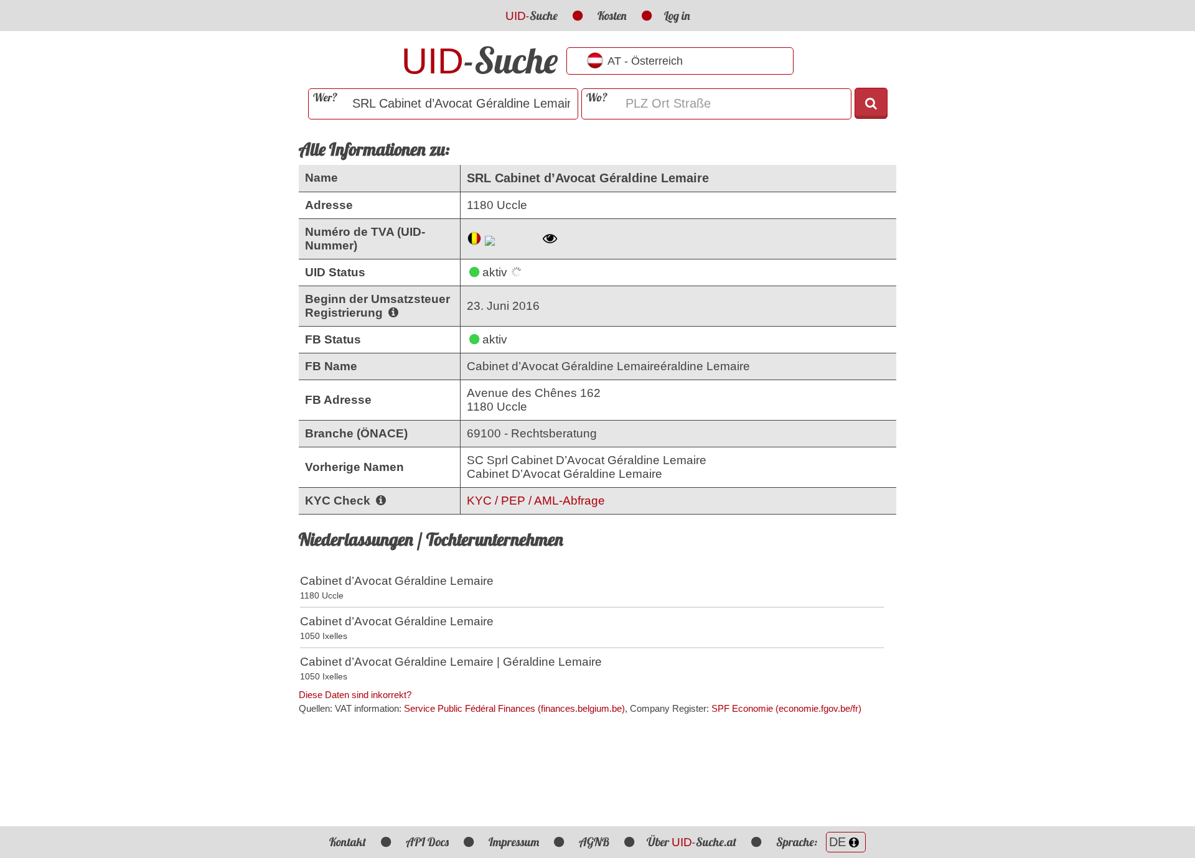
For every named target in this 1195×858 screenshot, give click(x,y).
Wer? (325, 97)
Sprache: (798, 841)
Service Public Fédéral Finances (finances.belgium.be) (514, 708)
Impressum (514, 841)
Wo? (596, 97)
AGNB (594, 841)
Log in (677, 15)
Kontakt (347, 841)
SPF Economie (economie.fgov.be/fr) (786, 708)
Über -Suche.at (691, 841)
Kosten (612, 15)
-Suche (531, 15)
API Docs (427, 841)
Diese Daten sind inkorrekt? (355, 694)
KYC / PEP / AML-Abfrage (536, 500)
